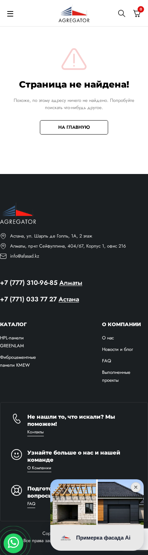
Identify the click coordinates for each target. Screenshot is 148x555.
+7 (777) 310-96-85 (28, 282)
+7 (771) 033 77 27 (28, 299)
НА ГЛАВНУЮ (74, 127)
